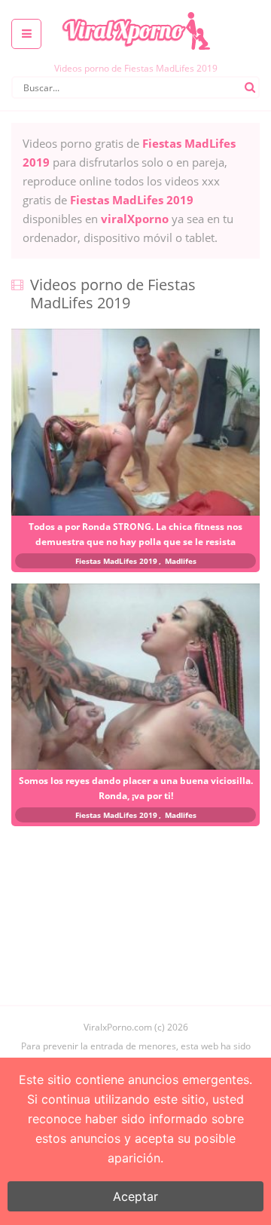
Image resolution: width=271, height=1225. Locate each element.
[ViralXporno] (135, 11)
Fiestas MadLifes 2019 (116, 561)
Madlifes (180, 561)
